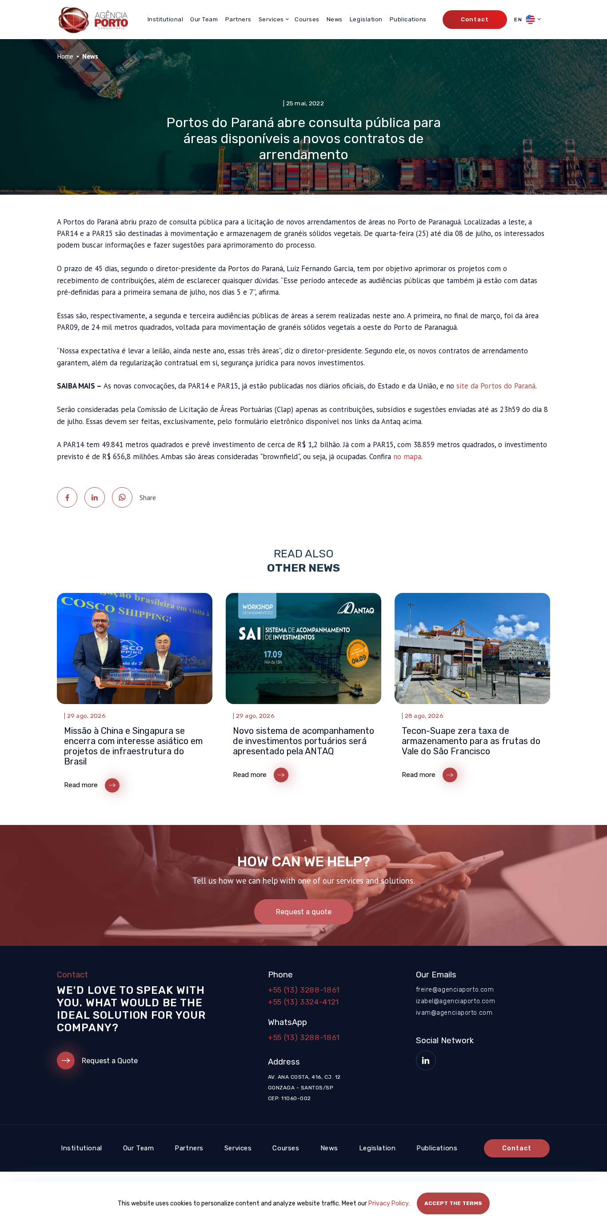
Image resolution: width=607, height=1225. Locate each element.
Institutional (166, 19)
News (335, 19)
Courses (307, 19)
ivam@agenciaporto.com (454, 1013)
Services (238, 1148)
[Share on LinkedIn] (94, 497)
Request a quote (303, 912)
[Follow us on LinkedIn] (426, 1060)
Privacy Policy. (389, 1203)
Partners (238, 19)
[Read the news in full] (134, 695)
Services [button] (271, 19)
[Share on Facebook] (67, 497)
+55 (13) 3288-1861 (304, 989)
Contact (474, 19)
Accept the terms (453, 1203)
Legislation (366, 19)
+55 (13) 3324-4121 (303, 1001)
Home (65, 56)
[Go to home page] (92, 19)
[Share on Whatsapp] (122, 497)
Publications (408, 19)
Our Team (204, 19)
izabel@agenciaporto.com (455, 1001)
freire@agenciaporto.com (455, 989)
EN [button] (518, 19)
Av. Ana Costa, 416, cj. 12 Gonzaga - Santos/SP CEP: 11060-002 (304, 1087)
